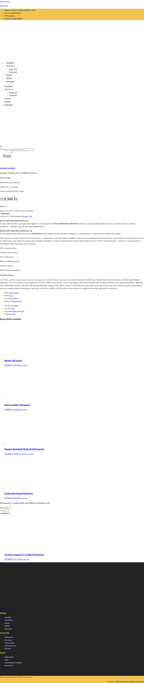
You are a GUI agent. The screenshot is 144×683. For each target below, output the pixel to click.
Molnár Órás (4, 6)
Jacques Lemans (7, 168)
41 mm (11, 295)
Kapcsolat (10, 81)
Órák (30, 216)
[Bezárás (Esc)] (141, 2)
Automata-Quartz (16, 301)
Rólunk (9, 78)
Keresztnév (3, 508)
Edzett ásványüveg (18, 311)
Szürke (16, 306)
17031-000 (13, 362)
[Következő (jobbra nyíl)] (140, 341)
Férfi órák (25, 216)
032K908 (17, 407)
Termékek (10, 63)
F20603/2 (18, 495)
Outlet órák (13, 72)
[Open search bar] (1, 146)
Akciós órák (13, 69)
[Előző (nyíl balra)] (4, 341)
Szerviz (9, 75)
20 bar (14, 314)
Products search (8, 150)
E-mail (2, 510)
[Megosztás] (136, 2)
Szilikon (15, 298)
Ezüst (13, 308)
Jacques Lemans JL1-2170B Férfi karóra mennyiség (16, 211)
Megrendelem (5, 213)
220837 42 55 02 (24, 451)
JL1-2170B (24, 556)
